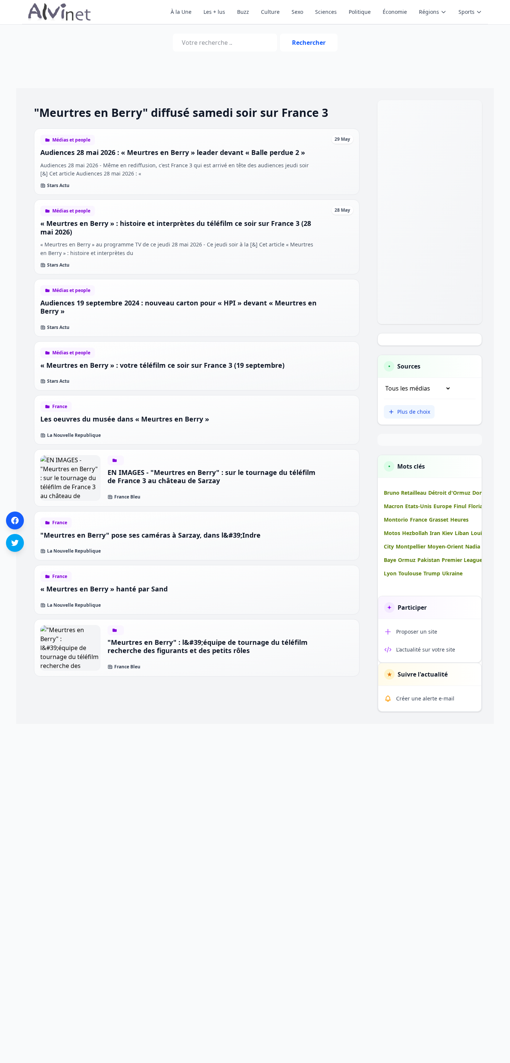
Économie (395, 11)
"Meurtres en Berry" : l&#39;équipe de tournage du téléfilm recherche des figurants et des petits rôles (208, 646)
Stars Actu (58, 186)
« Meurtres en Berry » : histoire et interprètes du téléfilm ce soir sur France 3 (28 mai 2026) (175, 227)
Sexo (297, 11)
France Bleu (127, 497)
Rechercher (309, 42)
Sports (466, 11)
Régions (429, 11)
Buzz (243, 11)
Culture (270, 11)
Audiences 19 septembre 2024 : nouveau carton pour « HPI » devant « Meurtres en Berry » (178, 307)
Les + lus (214, 11)
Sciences (326, 11)
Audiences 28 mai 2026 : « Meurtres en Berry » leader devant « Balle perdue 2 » (172, 152)
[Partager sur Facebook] (15, 520)
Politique (360, 11)
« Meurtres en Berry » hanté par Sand (104, 588)
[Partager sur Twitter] (15, 543)
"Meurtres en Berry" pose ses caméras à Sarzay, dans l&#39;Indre (150, 535)
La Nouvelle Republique (74, 435)
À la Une (181, 11)
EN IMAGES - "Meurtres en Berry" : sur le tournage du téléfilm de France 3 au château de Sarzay (211, 476)
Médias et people (71, 140)
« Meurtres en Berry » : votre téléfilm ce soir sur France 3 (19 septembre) (162, 365)
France (59, 407)
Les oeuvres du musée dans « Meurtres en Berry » (124, 418)
